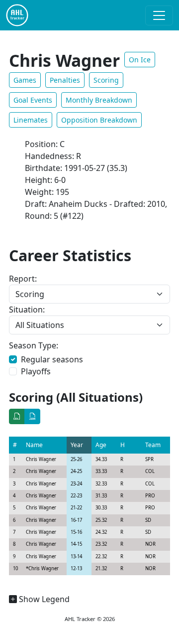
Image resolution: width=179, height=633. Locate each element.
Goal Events (32, 100)
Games (24, 80)
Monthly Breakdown (99, 100)
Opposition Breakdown (99, 120)
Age (100, 445)
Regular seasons (52, 359)
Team (153, 445)
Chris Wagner (41, 459)
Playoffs (36, 371)
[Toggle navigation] (159, 15)
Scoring (106, 80)
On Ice (140, 59)
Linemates (30, 120)
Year (77, 445)
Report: (23, 278)
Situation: (27, 309)
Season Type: (33, 345)
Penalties (65, 80)
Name (34, 445)
